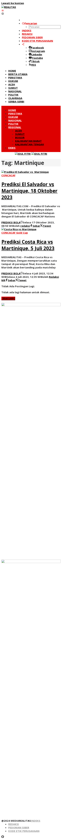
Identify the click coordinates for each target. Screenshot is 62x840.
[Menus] (2, 10)
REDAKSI (13, 824)
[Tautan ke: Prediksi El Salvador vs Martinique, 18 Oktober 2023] (25, 172)
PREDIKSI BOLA (10, 222)
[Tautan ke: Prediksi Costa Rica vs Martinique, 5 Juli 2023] (18, 229)
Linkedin (36, 54)
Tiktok (35, 61)
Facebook (37, 47)
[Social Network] (23, 44)
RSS (33, 64)
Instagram (38, 51)
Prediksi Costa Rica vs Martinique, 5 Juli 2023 (27, 244)
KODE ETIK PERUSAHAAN (23, 831)
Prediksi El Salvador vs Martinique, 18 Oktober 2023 (29, 190)
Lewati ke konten (12, 3)
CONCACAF (8, 175)
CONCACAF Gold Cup (14, 232)
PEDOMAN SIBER (18, 827)
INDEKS (35, 820)
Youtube (37, 58)
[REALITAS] (8, 7)
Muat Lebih (8, 298)
